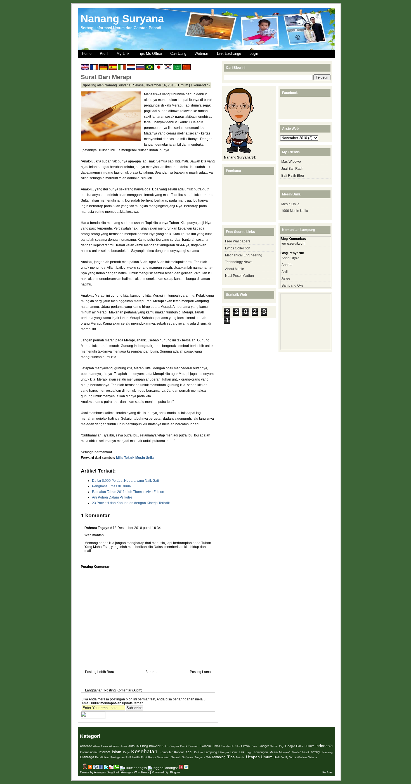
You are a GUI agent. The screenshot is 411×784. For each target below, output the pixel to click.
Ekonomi (205, 746)
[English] (85, 68)
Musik (306, 752)
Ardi (285, 272)
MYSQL (316, 752)
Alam (96, 746)
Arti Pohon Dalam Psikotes (112, 497)
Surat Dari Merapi (106, 77)
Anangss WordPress (135, 772)
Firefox (246, 746)
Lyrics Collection (237, 248)
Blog (145, 746)
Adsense (86, 746)
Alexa (104, 746)
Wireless (302, 757)
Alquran (114, 746)
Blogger (175, 772)
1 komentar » (201, 85)
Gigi (281, 746)
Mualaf (296, 752)
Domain (193, 746)
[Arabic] (177, 68)
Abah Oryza (290, 258)
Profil (104, 53)
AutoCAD (134, 746)
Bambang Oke (292, 285)
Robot (152, 757)
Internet (104, 752)
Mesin (274, 752)
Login (253, 53)
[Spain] (112, 68)
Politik (136, 757)
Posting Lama (200, 672)
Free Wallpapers (237, 241)
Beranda (152, 672)
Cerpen (174, 746)
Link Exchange (229, 53)
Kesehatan (144, 751)
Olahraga (87, 757)
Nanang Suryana (122, 19)
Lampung (210, 752)
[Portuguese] (149, 68)
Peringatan (117, 757)
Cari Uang (178, 53)
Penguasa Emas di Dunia (111, 486)
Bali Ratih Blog (292, 176)
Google (290, 746)
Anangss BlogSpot (106, 772)
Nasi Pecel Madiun (239, 276)
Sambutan (163, 757)
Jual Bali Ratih (292, 169)
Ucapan (253, 757)
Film (237, 746)
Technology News (238, 262)
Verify (284, 757)
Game (274, 746)
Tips (231, 757)
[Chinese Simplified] (186, 68)
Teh (208, 757)
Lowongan (261, 752)
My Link (123, 53)
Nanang (327, 752)
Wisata (312, 757)
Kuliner (198, 752)
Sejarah (176, 757)
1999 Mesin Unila (294, 211)
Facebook (227, 746)
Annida (287, 265)
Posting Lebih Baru (99, 672)
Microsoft (284, 752)
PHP (128, 757)
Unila (277, 757)
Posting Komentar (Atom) (123, 690)
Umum (183, 85)
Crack (183, 746)
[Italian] (122, 68)
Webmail (202, 53)
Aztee (286, 278)
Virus (292, 757)
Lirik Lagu (245, 752)
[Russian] (140, 68)
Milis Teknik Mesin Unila (135, 458)
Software (187, 757)
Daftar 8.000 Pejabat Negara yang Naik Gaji (125, 481)
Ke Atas (327, 772)
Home (86, 53)
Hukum (309, 746)
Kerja (126, 752)
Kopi (188, 752)
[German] (103, 68)
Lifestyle (223, 752)
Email (216, 746)
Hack (299, 746)
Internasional (88, 752)
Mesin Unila (290, 204)
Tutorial (240, 757)
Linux (234, 752)
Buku (165, 746)
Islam (116, 752)
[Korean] (168, 68)
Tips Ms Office (150, 53)
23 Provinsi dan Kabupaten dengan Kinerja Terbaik (131, 503)
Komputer (166, 752)
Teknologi (219, 757)
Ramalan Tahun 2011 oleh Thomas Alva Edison (128, 492)
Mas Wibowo (291, 162)
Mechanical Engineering (243, 255)
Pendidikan (102, 757)
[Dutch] (131, 68)
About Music (234, 269)
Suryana (199, 757)
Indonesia (324, 745)
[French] (94, 68)
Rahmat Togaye (96, 528)
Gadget (264, 746)
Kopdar (179, 752)
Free (255, 746)
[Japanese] (159, 68)
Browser (154, 746)
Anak (124, 746)
